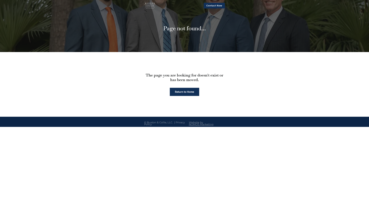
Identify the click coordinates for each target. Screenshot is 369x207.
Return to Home (184, 91)
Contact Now (214, 5)
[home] (150, 6)
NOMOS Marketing (201, 124)
